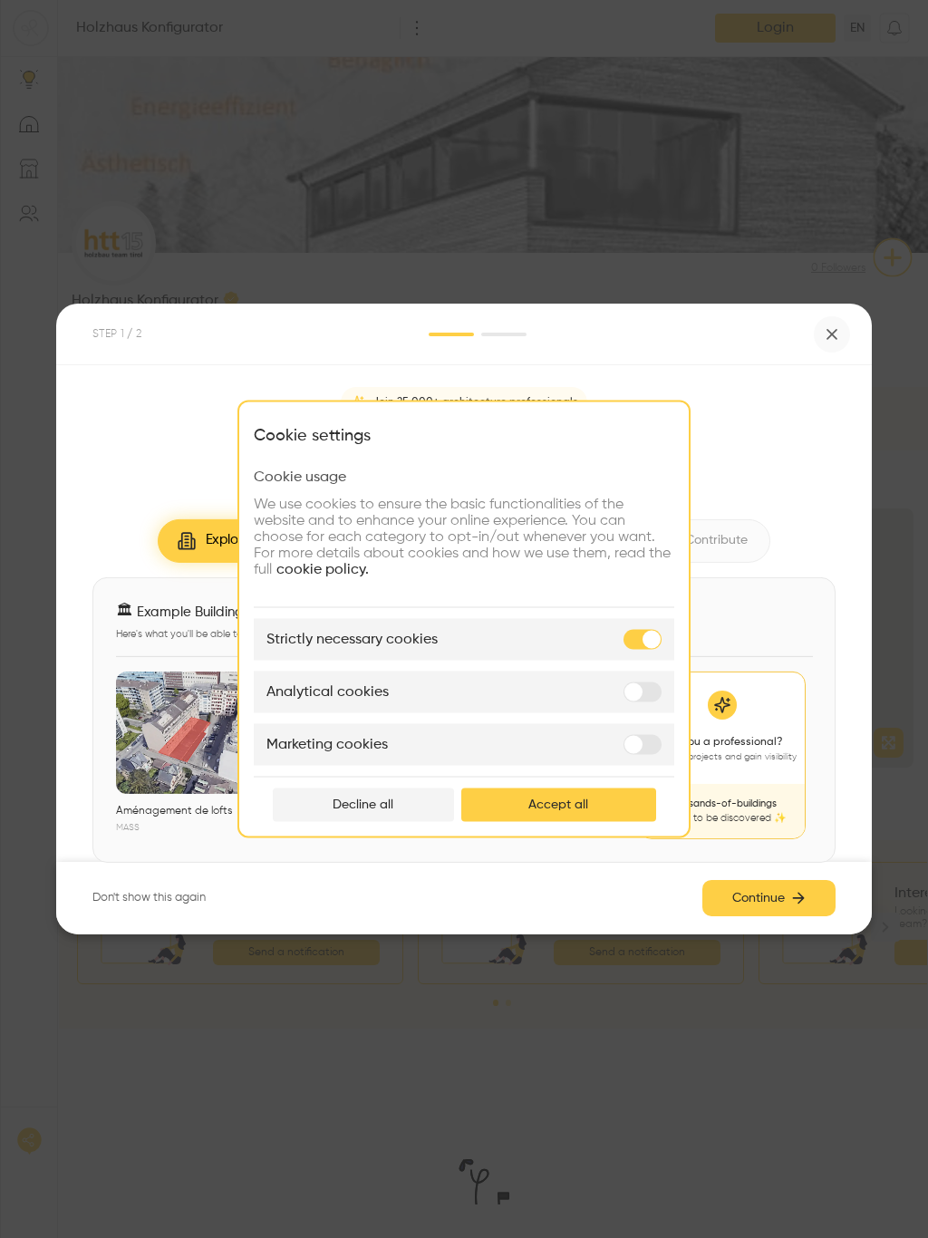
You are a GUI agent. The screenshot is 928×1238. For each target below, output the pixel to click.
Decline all (363, 804)
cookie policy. (322, 570)
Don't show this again (149, 898)
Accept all (558, 804)
